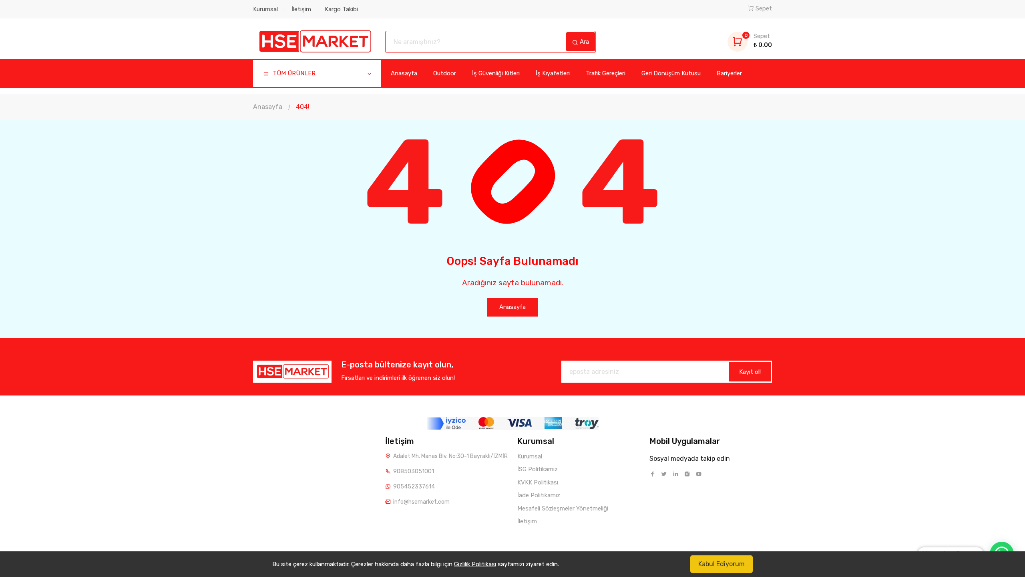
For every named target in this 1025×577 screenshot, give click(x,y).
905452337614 (414, 486)
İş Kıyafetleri (553, 73)
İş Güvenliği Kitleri (496, 73)
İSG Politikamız (537, 469)
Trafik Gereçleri (605, 73)
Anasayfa (404, 73)
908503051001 (413, 471)
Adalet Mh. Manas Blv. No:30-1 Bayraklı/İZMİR (450, 456)
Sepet (764, 8)
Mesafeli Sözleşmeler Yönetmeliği (562, 508)
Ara (583, 41)
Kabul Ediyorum (721, 564)
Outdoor (444, 73)
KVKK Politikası (537, 482)
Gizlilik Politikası (475, 564)
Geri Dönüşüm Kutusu (671, 73)
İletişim (301, 9)
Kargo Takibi (341, 9)
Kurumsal (265, 9)
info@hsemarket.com (421, 501)
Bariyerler (729, 73)
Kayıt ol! (750, 371)
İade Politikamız (538, 495)
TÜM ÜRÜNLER (293, 73)
